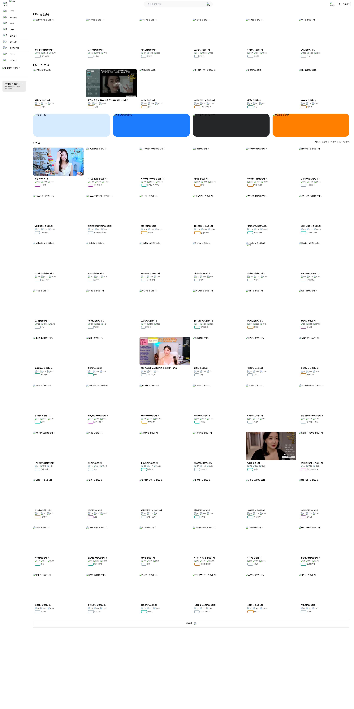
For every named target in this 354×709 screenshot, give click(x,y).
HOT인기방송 (344, 142)
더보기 (189, 623)
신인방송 (333, 142)
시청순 (317, 142)
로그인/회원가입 (344, 4)
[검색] (208, 4)
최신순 (324, 142)
